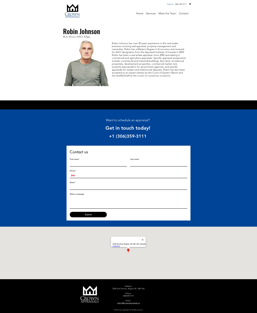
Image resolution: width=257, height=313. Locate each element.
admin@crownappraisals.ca (128, 303)
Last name (134, 159)
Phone (73, 171)
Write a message (77, 194)
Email (73, 182)
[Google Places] (190, 4)
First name (75, 159)
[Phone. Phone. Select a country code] (73, 175)
